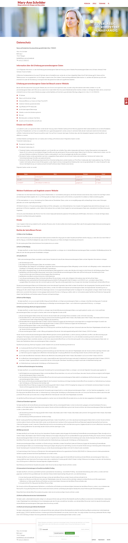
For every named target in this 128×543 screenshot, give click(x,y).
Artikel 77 (23, 512)
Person (87, 3)
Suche (108, 539)
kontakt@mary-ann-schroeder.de (25, 58)
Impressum (101, 539)
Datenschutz (64, 539)
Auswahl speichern (59, 533)
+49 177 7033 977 (24, 60)
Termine (102, 3)
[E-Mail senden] (126, 99)
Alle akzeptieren (70, 533)
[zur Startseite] (107, 27)
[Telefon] (126, 102)
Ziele (94, 3)
